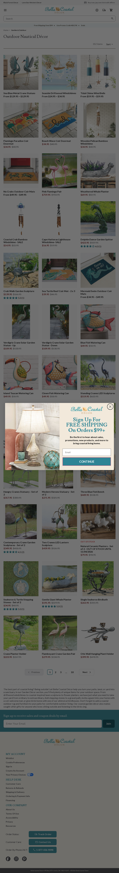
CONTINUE (86, 461)
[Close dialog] (110, 406)
